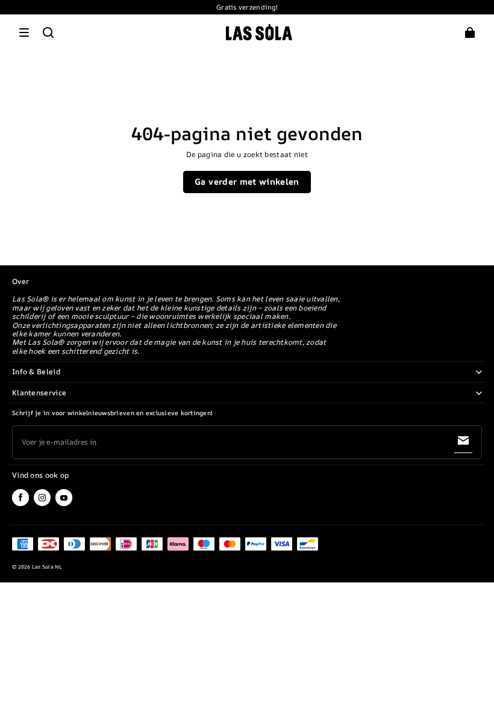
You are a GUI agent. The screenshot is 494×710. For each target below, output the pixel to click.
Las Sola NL (47, 566)
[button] (24, 32)
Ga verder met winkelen (247, 181)
